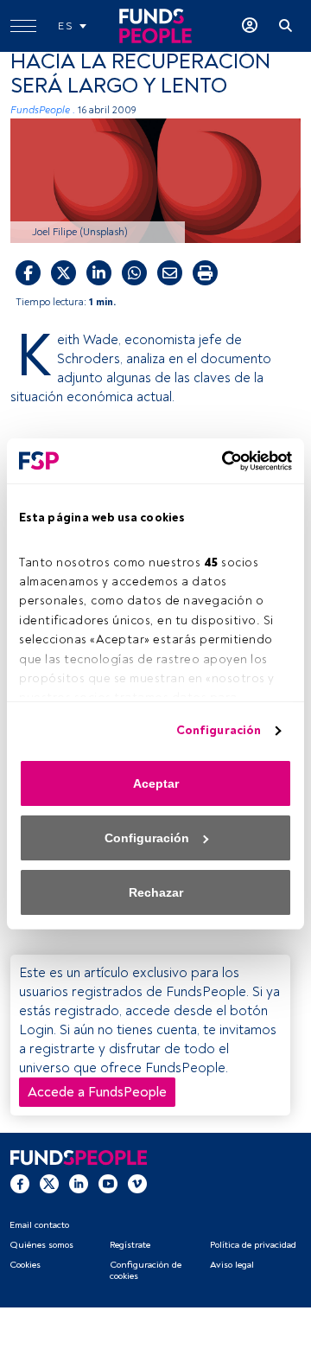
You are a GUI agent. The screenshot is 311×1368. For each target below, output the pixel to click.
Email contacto (39, 1225)
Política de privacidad (253, 1244)
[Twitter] (49, 1183)
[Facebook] (19, 1183)
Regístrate (130, 1244)
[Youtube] (107, 1183)
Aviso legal (232, 1264)
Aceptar (156, 783)
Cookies (25, 1264)
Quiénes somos (41, 1244)
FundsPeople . (42, 110)
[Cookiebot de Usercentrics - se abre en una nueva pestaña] (220, 461)
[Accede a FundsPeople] (249, 26)
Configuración (218, 730)
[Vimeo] (137, 1183)
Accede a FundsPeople (97, 1092)
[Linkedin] (78, 1183)
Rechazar (156, 892)
